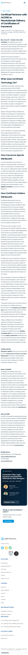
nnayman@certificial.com (8, 456)
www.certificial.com (6, 461)
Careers (3, 593)
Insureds (3, 569)
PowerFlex (4, 638)
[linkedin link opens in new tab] (10, 547)
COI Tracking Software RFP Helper (11, 626)
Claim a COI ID (5, 578)
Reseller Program (6, 614)
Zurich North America (7, 635)
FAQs (2, 602)
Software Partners (6, 572)
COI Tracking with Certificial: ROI (10, 620)
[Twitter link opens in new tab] (7, 547)
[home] (6, 3)
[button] (24, 2)
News (2, 596)
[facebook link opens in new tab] (3, 547)
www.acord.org (18, 445)
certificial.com (22, 407)
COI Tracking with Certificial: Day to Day (12, 623)
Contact (3, 599)
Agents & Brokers (6, 566)
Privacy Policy (5, 543)
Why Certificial (5, 590)
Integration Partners (7, 611)
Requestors (4, 563)
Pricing (3, 575)
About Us (3, 587)
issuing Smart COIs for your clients (16, 353)
